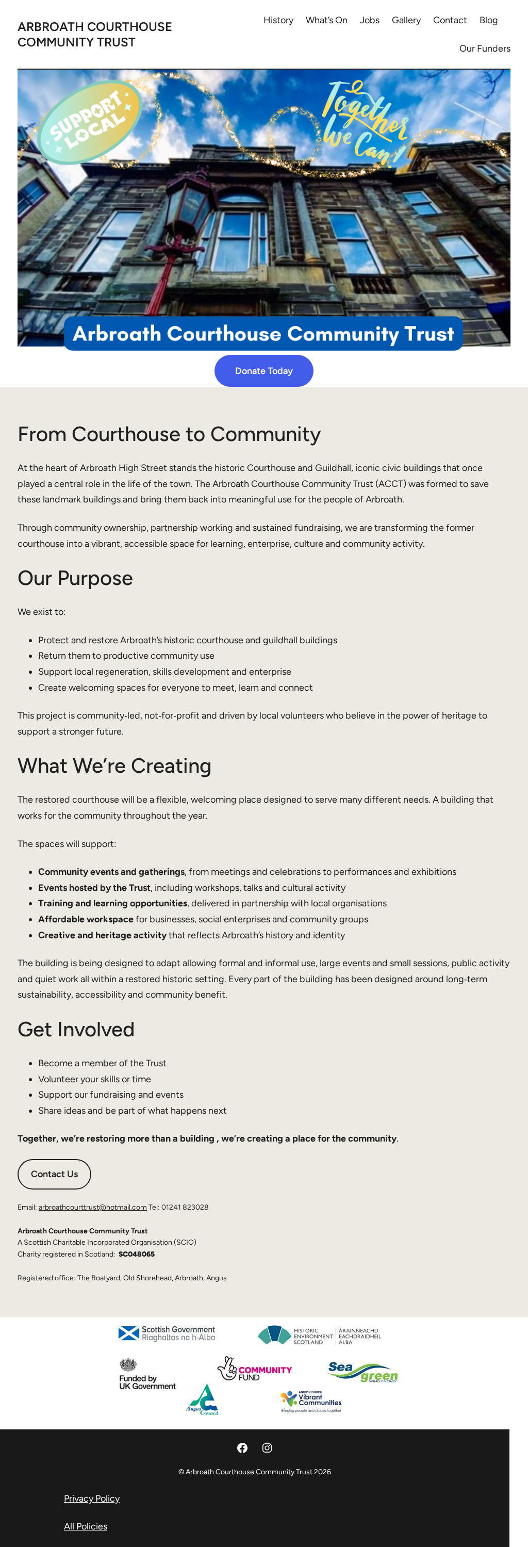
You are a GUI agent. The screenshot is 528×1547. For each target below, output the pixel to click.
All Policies (85, 1526)
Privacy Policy (92, 1498)
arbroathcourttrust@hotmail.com (93, 1207)
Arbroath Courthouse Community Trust (95, 34)
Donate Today (264, 371)
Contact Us (54, 1174)
